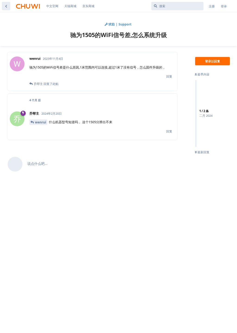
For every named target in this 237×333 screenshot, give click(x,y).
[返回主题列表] (6, 6)
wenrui (40, 122)
